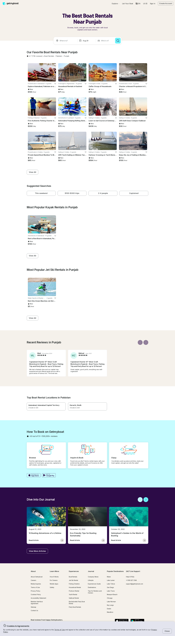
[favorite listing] (55, 83)
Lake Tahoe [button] (111, 584)
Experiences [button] (74, 571)
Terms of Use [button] (59, 630)
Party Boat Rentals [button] (75, 607)
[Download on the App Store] (33, 475)
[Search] (118, 41)
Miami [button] (109, 577)
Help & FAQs (130, 577)
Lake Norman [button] (111, 601)
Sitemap (33, 607)
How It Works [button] (54, 577)
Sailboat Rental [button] (74, 598)
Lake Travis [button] (111, 591)
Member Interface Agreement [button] (37, 602)
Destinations (92, 587)
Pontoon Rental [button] (74, 591)
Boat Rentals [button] (73, 577)
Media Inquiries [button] (36, 584)
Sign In (152, 4)
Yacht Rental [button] (73, 594)
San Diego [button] (110, 587)
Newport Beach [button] (112, 594)
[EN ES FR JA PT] (138, 4)
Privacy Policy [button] (35, 591)
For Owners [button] (54, 580)
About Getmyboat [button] (36, 577)
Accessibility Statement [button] (38, 598)
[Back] (140, 342)
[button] (127, 4)
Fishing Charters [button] (74, 584)
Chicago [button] (110, 598)
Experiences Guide (94, 584)
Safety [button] (52, 587)
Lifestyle (90, 580)
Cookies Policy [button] (36, 594)
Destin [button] (109, 609)
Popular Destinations (115, 571)
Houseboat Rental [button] (75, 587)
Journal (91, 571)
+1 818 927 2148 (131, 580)
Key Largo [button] (110, 605)
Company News (93, 577)
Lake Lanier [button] (111, 580)
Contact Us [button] (34, 610)
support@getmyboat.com (134, 584)
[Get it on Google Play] (49, 475)
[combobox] (65, 40)
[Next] (145, 342)
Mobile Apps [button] (54, 584)
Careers (33, 580)
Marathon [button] (110, 612)
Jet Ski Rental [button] (73, 580)
